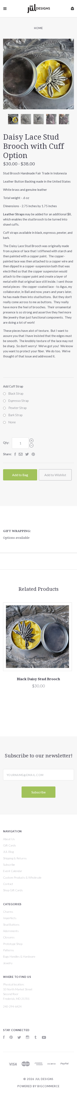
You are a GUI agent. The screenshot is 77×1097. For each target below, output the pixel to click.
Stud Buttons (11, 924)
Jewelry (8, 963)
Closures (9, 937)
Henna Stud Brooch (49, 679)
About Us (9, 839)
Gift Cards (9, 845)
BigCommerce (48, 1086)
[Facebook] (4, 1037)
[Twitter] (19, 1037)
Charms (8, 911)
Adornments (11, 931)
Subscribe (9, 864)
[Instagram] (27, 1037)
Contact (8, 884)
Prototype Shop (12, 944)
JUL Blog (8, 851)
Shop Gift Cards (13, 890)
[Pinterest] (11, 1037)
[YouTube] (44, 1037)
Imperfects (9, 918)
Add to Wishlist (55, 475)
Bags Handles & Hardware (19, 956)
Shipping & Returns (15, 858)
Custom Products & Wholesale (22, 877)
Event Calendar (12, 871)
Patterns (8, 950)
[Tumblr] (35, 1037)
